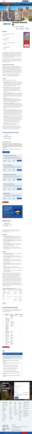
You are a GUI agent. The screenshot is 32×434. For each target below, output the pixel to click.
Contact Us (4, 418)
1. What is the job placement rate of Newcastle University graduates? (11, 354)
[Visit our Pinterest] (3, 430)
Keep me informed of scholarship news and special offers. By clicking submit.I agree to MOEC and (22, 395)
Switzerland (11, 417)
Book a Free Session (7, 215)
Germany (10, 412)
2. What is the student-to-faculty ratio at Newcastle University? (11, 361)
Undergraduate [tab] (6, 152)
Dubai (20, 418)
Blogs (3, 419)
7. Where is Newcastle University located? (9, 369)
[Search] (21, 1)
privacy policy (17, 395)
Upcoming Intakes (5, 405)
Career (3, 413)
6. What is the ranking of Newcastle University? (10, 368)
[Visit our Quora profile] (4, 430)
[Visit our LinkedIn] (7, 428)
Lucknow (15, 409)
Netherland (11, 418)
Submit (16, 397)
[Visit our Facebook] (4, 428)
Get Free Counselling (26, 45)
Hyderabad (16, 411)
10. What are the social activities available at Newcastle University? (11, 376)
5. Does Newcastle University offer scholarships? (10, 366)
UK (9, 406)
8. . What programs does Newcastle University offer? (11, 371)
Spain (10, 419)
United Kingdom (8, 4)
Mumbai (20, 407)
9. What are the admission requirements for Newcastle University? (11, 373)
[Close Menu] (29, 1)
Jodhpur (20, 419)
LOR (3, 412)
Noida (15, 407)
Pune (15, 408)
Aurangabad (16, 413)
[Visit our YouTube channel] (6, 428)
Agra (15, 412)
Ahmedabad (21, 411)
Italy (10, 415)
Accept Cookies (24, 432)
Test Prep (3, 420)
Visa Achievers (4, 416)
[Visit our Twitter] (9, 428)
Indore (15, 414)
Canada (10, 407)
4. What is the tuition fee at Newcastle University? (10, 365)
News (3, 406)
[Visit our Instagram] (3, 428)
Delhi (15, 406)
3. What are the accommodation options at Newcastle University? (11, 363)
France (10, 414)
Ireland (10, 413)
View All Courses (5, 202)
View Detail (19, 160)
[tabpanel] (12, 178)
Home (3, 4)
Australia (10, 408)
